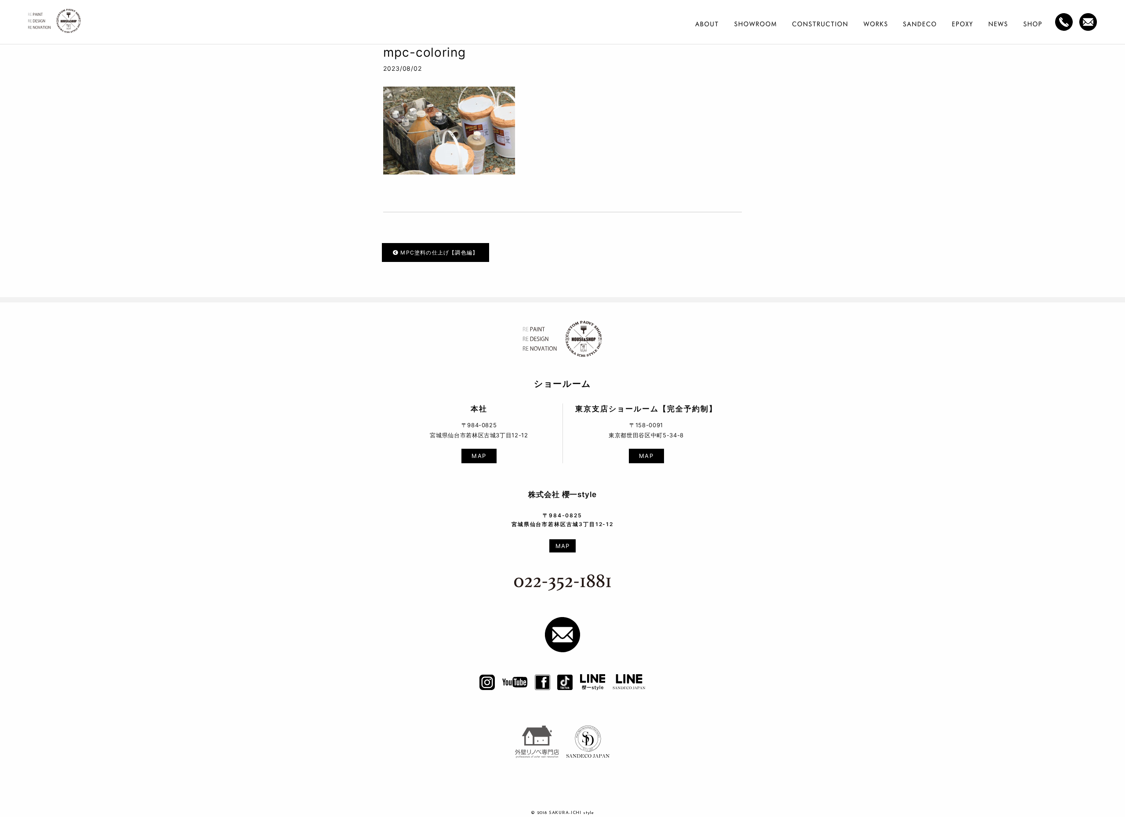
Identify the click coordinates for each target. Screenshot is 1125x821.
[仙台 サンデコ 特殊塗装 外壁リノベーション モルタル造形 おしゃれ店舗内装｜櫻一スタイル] (54, 23)
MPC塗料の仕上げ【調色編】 (438, 252)
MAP (479, 455)
